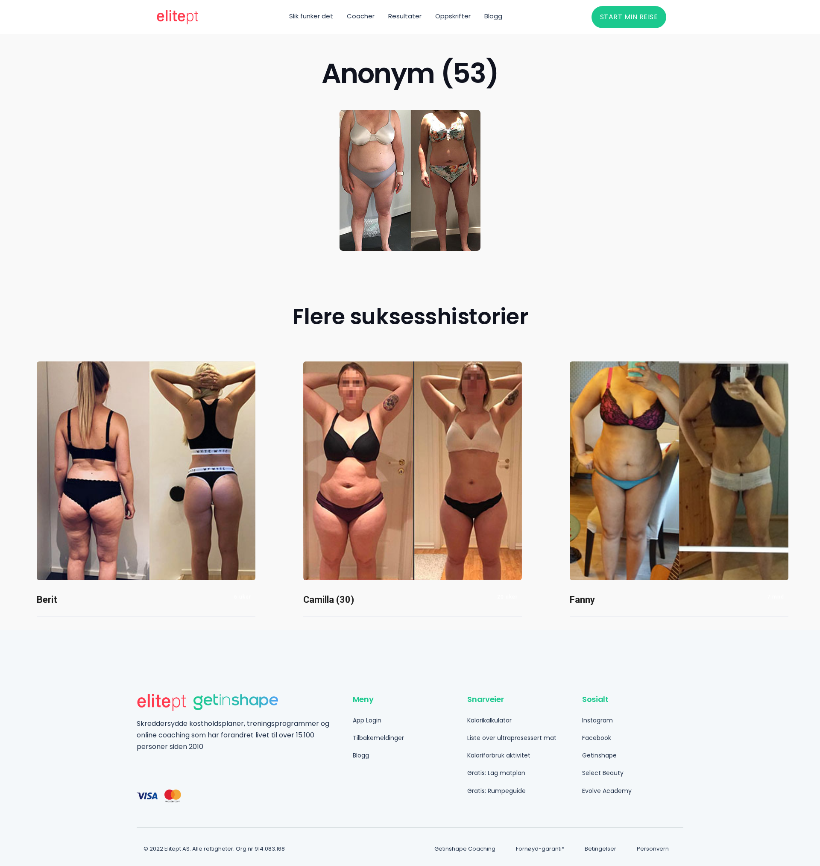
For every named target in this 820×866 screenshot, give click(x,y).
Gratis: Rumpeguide (496, 791)
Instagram (597, 720)
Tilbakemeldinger (378, 738)
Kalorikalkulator (489, 720)
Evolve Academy (607, 791)
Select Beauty (603, 773)
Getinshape (599, 755)
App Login (367, 720)
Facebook (596, 738)
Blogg (361, 755)
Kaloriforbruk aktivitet (498, 755)
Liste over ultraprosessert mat (511, 738)
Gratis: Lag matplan (496, 773)
